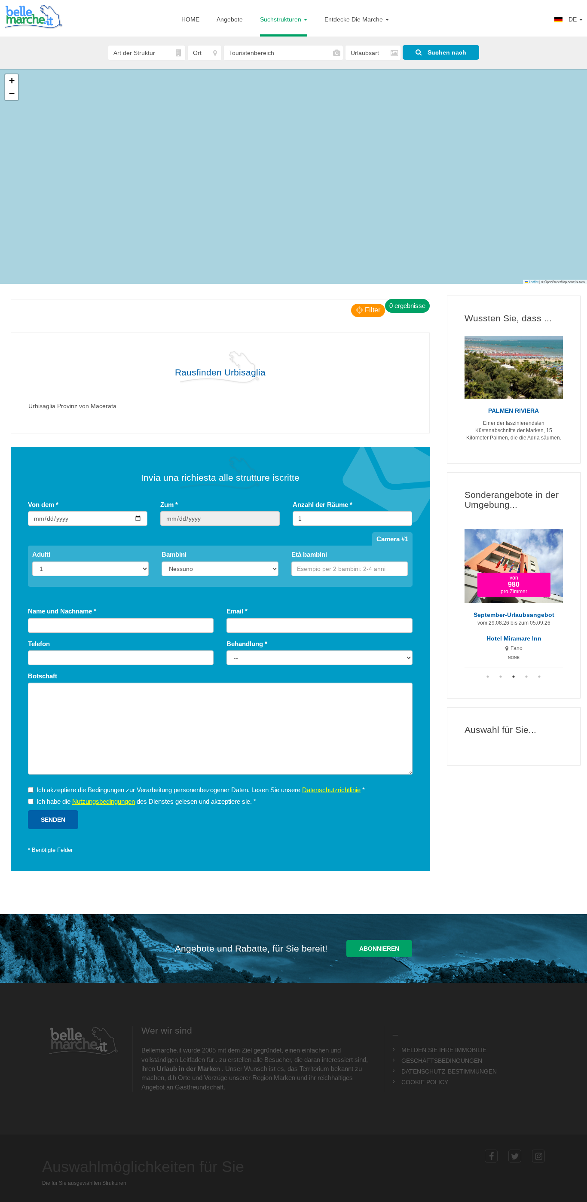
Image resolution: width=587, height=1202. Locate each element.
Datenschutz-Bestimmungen (449, 1071)
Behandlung (246, 643)
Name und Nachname (62, 611)
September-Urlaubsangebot (514, 615)
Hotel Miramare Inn (513, 638)
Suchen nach (446, 52)
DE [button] (572, 19)
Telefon (39, 643)
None (514, 658)
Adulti (41, 554)
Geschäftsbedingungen (441, 1060)
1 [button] (487, 676)
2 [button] (500, 676)
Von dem (43, 504)
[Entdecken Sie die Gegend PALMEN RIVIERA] (514, 367)
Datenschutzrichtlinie (331, 789)
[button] (11, 80)
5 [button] (539, 676)
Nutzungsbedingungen (103, 801)
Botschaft (42, 676)
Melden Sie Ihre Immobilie (443, 1049)
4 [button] (526, 676)
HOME (190, 19)
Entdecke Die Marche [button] (354, 19)
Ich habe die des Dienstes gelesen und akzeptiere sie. (146, 801)
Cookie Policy (424, 1082)
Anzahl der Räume (322, 504)
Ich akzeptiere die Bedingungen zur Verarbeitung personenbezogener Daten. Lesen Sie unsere (201, 789)
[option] (514, 595)
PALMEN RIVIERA (513, 411)
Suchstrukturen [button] (281, 19)
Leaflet (533, 282)
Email (237, 611)
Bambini (174, 554)
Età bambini (309, 554)
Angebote (230, 19)
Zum (169, 504)
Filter (371, 310)
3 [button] (513, 676)
